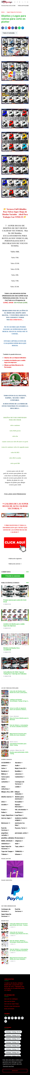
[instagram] (19, 2)
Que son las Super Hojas (11, 1003)
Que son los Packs (9, 1001)
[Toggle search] (25, 2)
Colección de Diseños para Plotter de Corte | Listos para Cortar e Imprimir (18, 692)
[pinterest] (12, 1018)
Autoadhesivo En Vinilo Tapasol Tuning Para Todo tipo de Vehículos (14, 673)
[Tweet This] (6, 28)
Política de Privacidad (23, 5)
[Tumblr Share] (16, 28)
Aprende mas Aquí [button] (8, 1066)
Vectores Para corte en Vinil (8, 5)
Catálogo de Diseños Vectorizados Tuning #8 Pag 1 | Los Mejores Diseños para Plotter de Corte (19, 702)
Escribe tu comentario (13, 576)
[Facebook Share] (2, 28)
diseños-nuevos (14, 741)
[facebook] (17, 2)
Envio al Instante (9, 1008)
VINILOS (19, 217)
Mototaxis (16, 716)
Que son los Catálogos (11, 999)
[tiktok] (15, 1018)
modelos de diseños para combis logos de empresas (14, 625)
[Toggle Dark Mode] (22, 2)
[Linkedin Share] (12, 28)
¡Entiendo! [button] (15, 1070)
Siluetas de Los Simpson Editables (15, 358)
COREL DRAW (8, 302)
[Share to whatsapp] (19, 28)
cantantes (12, 750)
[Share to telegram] (22, 28)
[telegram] (5, 1021)
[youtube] (22, 1018)
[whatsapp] (15, 2)
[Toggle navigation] (27, 2)
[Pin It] (9, 28)
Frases (11, 716)
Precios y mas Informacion (12, 1006)
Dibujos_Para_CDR (19, 750)
